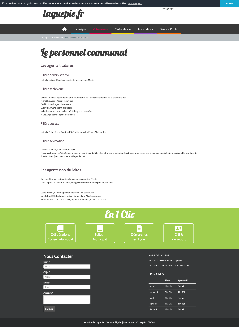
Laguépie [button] (80, 29)
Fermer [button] (229, 3)
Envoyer (49, 309)
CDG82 (151, 322)
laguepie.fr (63, 13)
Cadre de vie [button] (123, 29)
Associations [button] (145, 29)
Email (46, 282)
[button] (60, 233)
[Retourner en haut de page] (230, 318)
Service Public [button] (169, 29)
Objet (46, 272)
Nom (46, 262)
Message (48, 293)
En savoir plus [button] (135, 3)
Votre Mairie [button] (100, 29)
